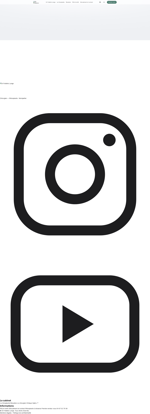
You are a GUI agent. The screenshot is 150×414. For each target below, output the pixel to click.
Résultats (68, 2)
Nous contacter (83, 35)
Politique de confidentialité (22, 413)
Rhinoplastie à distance (33, 408)
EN (104, 2)
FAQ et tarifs (75, 2)
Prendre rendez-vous (49, 408)
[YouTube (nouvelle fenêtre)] (75, 324)
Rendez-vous (112, 2)
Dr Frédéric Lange (50, 2)
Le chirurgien (21, 403)
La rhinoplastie (60, 2)
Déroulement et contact (86, 2)
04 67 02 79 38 (62, 408)
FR (100, 2)
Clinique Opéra (32, 403)
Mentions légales (6, 413)
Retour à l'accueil (68, 35)
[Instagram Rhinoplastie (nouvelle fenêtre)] (75, 174)
